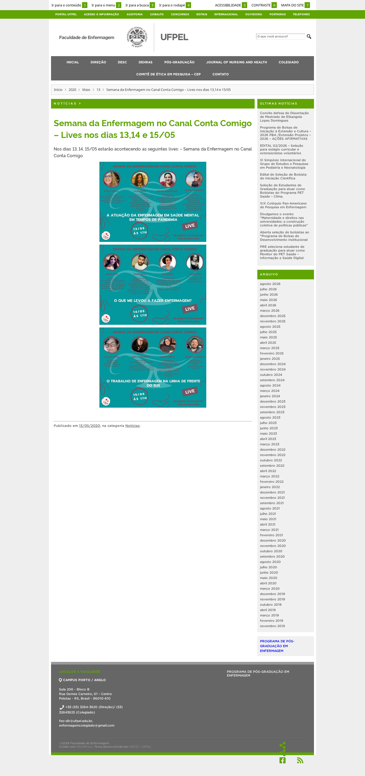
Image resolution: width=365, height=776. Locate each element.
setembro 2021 (272, 503)
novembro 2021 (272, 497)
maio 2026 (268, 300)
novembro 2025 (272, 321)
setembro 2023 (272, 412)
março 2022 (269, 476)
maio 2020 (268, 578)
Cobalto (157, 14)
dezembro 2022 (272, 449)
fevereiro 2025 (272, 353)
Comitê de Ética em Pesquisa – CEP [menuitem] (168, 74)
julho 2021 (268, 513)
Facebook (282, 760)
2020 (72, 89)
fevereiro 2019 (271, 620)
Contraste (263, 5)
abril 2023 (268, 439)
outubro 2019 (271, 604)
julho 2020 (268, 567)
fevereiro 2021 (271, 535)
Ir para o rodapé (174, 5)
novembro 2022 (272, 455)
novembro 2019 (272, 599)
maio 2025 (268, 337)
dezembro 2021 (272, 492)
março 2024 (269, 390)
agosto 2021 (270, 508)
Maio (86, 89)
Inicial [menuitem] (73, 62)
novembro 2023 (272, 406)
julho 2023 (268, 422)
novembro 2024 (273, 369)
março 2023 (269, 444)
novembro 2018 (272, 626)
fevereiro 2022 (272, 481)
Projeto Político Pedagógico (282, 752)
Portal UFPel (66, 14)
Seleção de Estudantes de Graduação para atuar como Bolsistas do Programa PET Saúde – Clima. (282, 190)
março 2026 (269, 310)
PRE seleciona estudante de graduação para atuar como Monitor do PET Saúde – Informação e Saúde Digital (282, 252)
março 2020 (270, 588)
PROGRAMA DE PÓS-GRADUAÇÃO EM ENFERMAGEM (277, 646)
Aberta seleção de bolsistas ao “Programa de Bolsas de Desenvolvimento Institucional (284, 235)
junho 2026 (269, 294)
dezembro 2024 (273, 364)
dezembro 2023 (272, 401)
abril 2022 (268, 471)
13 (98, 89)
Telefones (301, 14)
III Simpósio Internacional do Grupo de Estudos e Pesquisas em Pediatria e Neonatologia (284, 163)
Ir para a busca (139, 5)
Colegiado (282, 745)
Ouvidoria (253, 14)
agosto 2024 (270, 385)
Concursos (180, 14)
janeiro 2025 (270, 358)
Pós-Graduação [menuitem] (179, 62)
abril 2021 (267, 524)
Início (58, 89)
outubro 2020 (271, 551)
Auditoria (135, 14)
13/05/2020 (89, 426)
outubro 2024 (271, 374)
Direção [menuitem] (98, 62)
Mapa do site (294, 5)
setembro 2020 (272, 556)
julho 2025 (268, 332)
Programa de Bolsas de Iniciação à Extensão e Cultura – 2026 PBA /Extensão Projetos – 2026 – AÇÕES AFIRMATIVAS (285, 133)
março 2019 (269, 615)
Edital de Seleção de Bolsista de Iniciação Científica (283, 176)
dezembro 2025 (272, 316)
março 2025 (269, 348)
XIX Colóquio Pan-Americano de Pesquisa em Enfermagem (283, 205)
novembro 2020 (273, 545)
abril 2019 (268, 610)
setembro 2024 (272, 380)
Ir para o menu (106, 5)
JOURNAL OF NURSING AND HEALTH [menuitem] (236, 62)
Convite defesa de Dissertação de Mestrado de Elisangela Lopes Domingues (284, 116)
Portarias (278, 14)
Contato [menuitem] (220, 74)
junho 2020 (269, 572)
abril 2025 (268, 342)
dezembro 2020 (273, 540)
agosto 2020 (270, 561)
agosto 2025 (270, 326)
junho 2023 (269, 428)
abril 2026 (268, 305)
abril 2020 (268, 583)
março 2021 (269, 529)
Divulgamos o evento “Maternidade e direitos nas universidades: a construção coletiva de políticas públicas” (284, 219)
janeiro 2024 (270, 396)
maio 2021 (268, 519)
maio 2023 (268, 433)
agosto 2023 (270, 417)
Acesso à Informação (101, 14)
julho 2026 (268, 289)
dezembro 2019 (272, 594)
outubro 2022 (271, 460)
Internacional (226, 14)
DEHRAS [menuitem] (146, 62)
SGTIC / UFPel (140, 746)
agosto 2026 (270, 283)
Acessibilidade (230, 5)
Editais (201, 14)
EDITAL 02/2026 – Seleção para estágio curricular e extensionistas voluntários (281, 149)
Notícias (65, 103)
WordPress (84, 746)
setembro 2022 (272, 465)
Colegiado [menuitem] (289, 62)
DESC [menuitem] (122, 62)
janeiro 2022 (270, 487)
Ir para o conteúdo (69, 5)
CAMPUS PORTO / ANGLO (84, 680)
